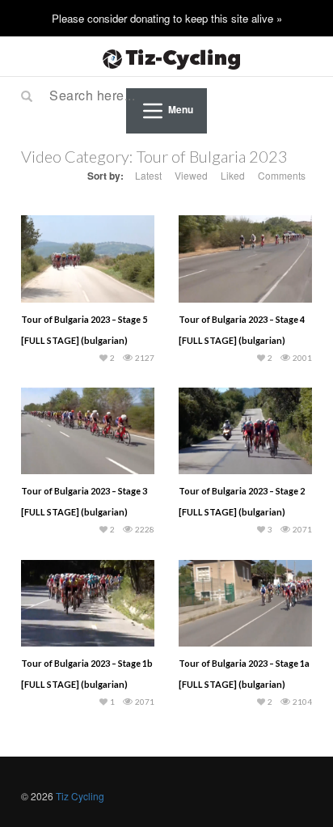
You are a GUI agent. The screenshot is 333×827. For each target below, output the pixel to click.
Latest (148, 175)
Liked (233, 175)
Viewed (191, 175)
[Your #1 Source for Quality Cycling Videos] (166, 57)
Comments (282, 175)
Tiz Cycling (80, 796)
